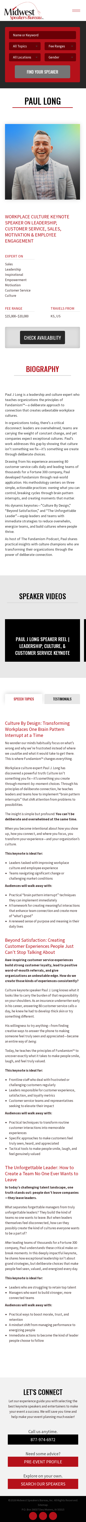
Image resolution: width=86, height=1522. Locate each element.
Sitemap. (43, 1505)
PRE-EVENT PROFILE (43, 1462)
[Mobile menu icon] (76, 10)
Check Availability (42, 337)
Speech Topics (24, 699)
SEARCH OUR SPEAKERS (43, 1484)
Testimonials (62, 699)
